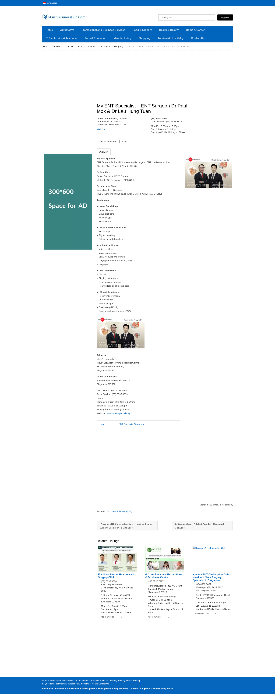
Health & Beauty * (86, 47)
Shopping (144, 38)
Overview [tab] (103, 152)
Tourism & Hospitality (171, 38)
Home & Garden (195, 30)
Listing (70, 47)
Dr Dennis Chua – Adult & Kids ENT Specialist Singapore (199, 526)
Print (124, 141)
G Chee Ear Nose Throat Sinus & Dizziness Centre (163, 576)
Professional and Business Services (103, 30)
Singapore (51, 3)
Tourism (134, 688)
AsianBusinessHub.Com (65, 680)
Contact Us (197, 38)
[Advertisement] (166, 75)
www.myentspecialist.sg (118, 413)
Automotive (67, 30)
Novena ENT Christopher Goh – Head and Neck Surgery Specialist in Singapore (125, 526)
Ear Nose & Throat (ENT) (111, 47)
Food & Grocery (142, 30)
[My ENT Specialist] (208, 172)
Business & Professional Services (71, 688)
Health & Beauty (169, 30)
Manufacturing (122, 38)
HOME (170, 688)
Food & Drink (96, 688)
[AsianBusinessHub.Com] (72, 17)
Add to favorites (107, 141)
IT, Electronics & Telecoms (61, 38)
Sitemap (136, 680)
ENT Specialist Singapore (132, 424)
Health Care (111, 688)
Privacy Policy (124, 680)
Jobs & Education (95, 38)
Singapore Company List (152, 688)
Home (49, 30)
